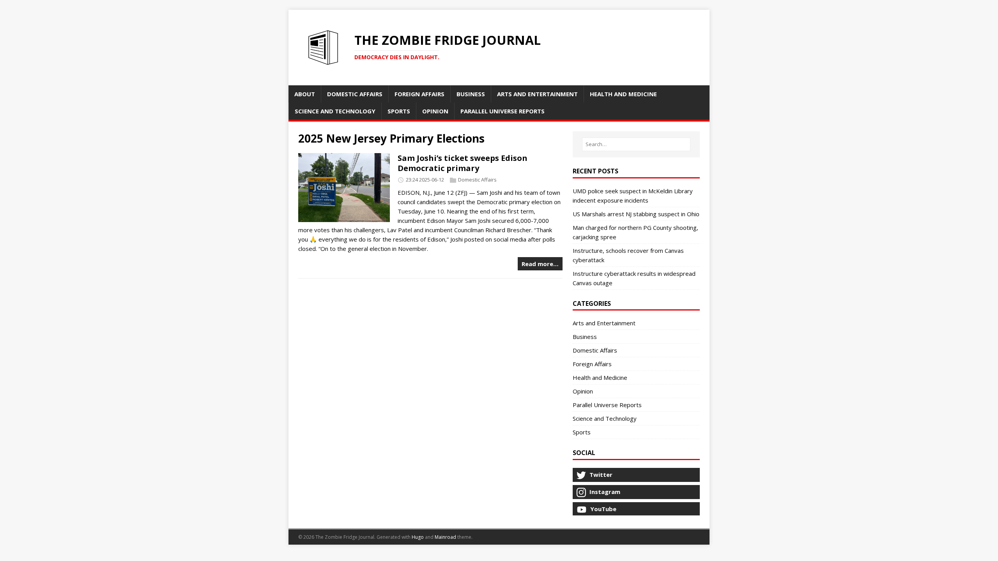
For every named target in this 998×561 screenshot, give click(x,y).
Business (585, 336)
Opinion (583, 391)
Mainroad (445, 537)
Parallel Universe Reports (607, 405)
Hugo (418, 537)
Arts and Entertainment (604, 323)
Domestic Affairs (477, 179)
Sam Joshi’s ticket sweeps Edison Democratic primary (462, 163)
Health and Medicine (600, 377)
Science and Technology (605, 418)
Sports (582, 432)
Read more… (540, 264)
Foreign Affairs (592, 364)
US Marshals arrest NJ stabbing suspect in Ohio (636, 214)
